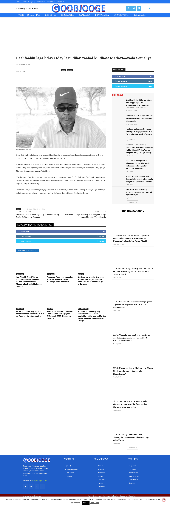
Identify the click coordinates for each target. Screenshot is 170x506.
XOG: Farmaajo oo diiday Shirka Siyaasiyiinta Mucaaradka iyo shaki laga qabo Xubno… (131, 437)
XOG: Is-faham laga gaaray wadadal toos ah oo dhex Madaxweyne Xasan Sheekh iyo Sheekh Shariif (133, 271)
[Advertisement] (85, 38)
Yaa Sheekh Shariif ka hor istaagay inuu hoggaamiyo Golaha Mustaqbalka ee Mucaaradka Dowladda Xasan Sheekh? (29, 282)
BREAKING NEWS (83, 308)
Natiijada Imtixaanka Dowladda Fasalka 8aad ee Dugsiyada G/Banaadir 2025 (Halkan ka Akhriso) (60, 315)
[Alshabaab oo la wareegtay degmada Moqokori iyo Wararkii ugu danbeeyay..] (118, 192)
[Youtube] (42, 486)
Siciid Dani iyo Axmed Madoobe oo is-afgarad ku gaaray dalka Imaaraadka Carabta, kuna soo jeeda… (130, 404)
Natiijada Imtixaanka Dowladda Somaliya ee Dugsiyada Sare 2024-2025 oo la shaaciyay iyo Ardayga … (91, 280)
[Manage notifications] (164, 500)
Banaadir (69, 70)
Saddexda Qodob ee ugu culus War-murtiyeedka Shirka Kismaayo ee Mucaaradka (60, 279)
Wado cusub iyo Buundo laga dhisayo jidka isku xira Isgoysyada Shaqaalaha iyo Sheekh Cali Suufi (139, 179)
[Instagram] (133, 8)
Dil (23, 209)
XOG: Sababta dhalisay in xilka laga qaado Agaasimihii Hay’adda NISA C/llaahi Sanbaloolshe (132, 305)
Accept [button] (85, 503)
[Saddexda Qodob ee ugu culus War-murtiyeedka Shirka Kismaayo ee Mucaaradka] (61, 265)
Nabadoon (37, 209)
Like (103, 231)
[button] (150, 8)
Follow (102, 236)
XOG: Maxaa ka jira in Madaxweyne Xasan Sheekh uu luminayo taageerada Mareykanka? (133, 371)
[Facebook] (128, 8)
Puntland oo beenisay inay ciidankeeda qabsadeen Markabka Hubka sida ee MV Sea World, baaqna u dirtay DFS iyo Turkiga (92, 316)
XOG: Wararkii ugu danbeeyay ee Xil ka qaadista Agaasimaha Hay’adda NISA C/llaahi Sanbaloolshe (131, 338)
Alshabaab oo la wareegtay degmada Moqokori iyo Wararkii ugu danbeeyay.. (139, 192)
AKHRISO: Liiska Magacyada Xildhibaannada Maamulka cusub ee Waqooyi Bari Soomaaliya (30, 313)
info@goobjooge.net (39, 480)
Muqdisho (29, 209)
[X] (139, 8)
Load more (131, 202)
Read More (94, 503)
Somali (63, 70)
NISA (43, 209)
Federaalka (20, 274)
